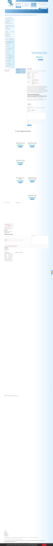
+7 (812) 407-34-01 (26, 3)
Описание (18, 69)
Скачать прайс (6, 71)
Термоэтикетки (7, 19)
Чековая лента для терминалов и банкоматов (9, 41)
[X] (51, 273)
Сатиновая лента (8, 54)
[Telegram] (51, 274)
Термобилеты (28, 10)
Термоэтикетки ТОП (8, 22)
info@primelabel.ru (26, 5)
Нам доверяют (6, 535)
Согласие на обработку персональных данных (12, 245)
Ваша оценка (29, 110)
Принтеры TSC (7, 66)
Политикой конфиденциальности (12, 246)
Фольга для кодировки (8, 57)
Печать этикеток (17, 10)
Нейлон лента (7, 52)
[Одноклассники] (51, 272)
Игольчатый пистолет (8, 48)
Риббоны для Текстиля (8, 36)
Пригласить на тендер (33, 7)
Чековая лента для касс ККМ (9, 39)
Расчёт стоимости (33, 3)
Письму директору (7, 70)
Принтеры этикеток (8, 12)
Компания (5, 532)
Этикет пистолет (7, 49)
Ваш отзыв (29, 111)
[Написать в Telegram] (23, 4)
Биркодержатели (7, 43)
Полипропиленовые (8, 29)
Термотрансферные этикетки (8, 26)
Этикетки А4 (7, 51)
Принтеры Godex (7, 63)
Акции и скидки (6, 69)
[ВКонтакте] (51, 270)
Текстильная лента (39, 10)
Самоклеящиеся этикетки (9, 10)
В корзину (40, 59)
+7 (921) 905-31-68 (26, 4)
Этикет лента (7, 46)
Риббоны (33, 10)
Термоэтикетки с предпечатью (9, 23)
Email (28, 123)
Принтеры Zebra (7, 60)
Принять (44, 544)
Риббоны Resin (7, 35)
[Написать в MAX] (22, 4)
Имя (27, 121)
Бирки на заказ (23, 10)
